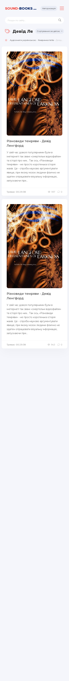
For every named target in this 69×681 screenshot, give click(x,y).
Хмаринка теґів (46, 40)
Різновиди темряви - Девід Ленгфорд (29, 143)
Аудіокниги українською (23, 40)
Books (21, 8)
